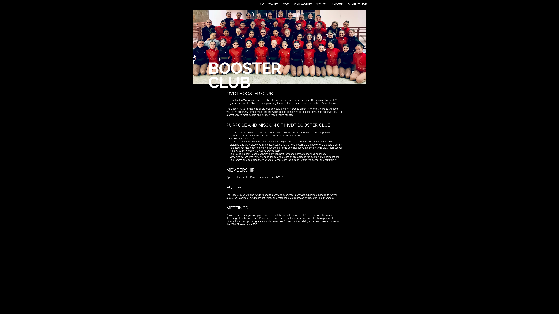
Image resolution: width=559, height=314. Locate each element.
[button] (273, 5)
